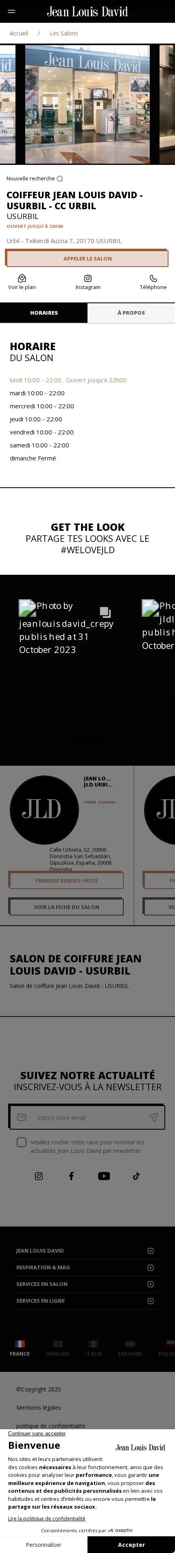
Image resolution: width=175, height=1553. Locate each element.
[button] (68, 652)
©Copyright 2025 (38, 1389)
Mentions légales (38, 1407)
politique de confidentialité (50, 1426)
